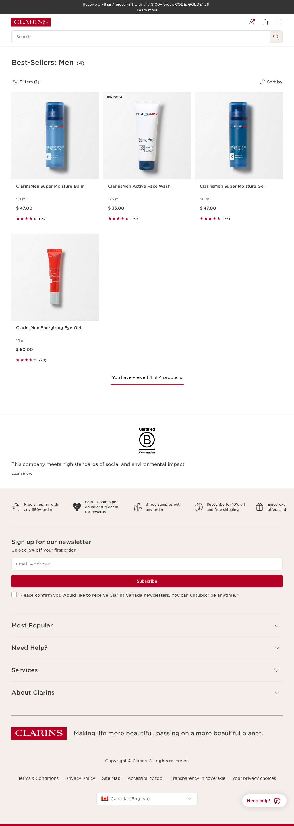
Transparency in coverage (198, 773)
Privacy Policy (80, 773)
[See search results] (276, 36)
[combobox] (147, 794)
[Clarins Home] (31, 22)
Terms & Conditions (38, 773)
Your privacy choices (254, 773)
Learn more (21, 473)
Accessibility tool (145, 773)
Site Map (111, 773)
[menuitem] (251, 22)
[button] (264, 800)
